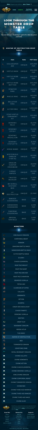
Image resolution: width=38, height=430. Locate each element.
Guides (19, 419)
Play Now (29, 10)
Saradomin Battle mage (21, 250)
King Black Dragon (21, 235)
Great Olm (21, 322)
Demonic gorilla (21, 314)
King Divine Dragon (21, 375)
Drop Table (19, 416)
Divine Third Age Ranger (21, 393)
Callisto (21, 292)
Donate (20, 9)
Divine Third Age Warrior (21, 390)
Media (19, 423)
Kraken (21, 242)
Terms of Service (13, 428)
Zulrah (21, 258)
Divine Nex (21, 386)
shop (17, 409)
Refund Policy (25, 428)
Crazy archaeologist (21, 307)
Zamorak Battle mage (21, 246)
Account (7, 421)
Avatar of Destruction (21, 337)
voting (23, 408)
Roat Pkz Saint (21, 269)
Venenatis (21, 295)
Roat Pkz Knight (21, 265)
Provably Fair (19, 417)
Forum (7, 414)
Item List (19, 414)
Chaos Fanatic (21, 310)
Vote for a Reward (7, 423)
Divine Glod (21, 401)
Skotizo (21, 318)
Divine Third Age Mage (21, 397)
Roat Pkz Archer (21, 273)
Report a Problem (31, 417)
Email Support (31, 414)
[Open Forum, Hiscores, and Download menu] (36, 10)
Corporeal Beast (21, 239)
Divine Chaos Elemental (21, 367)
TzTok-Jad (21, 284)
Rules (19, 421)
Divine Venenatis (21, 359)
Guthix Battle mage (21, 254)
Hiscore (7, 419)
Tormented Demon (21, 344)
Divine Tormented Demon (21, 382)
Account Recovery (31, 416)
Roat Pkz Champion (21, 276)
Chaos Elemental (21, 261)
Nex (21, 341)
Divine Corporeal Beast (21, 378)
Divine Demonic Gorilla (21, 371)
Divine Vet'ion (21, 363)
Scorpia (21, 303)
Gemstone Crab (21, 348)
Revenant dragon (21, 325)
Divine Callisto (21, 356)
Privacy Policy (19, 428)
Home (14, 9)
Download (7, 416)
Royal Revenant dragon (21, 352)
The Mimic (21, 333)
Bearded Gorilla (21, 280)
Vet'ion (21, 299)
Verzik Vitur (21, 329)
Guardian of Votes (21, 288)
